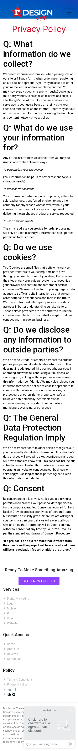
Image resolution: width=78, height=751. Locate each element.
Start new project (39, 581)
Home (10, 644)
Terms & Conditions (19, 679)
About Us (12, 649)
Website (12, 623)
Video (10, 618)
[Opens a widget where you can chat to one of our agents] (49, 727)
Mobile (11, 608)
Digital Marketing (17, 598)
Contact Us (13, 659)
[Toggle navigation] (69, 12)
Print (9, 613)
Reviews (12, 654)
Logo (10, 603)
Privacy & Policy (16, 684)
